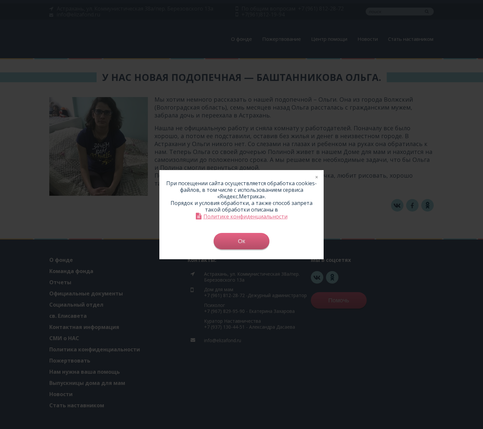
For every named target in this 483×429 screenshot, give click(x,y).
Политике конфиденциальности (245, 216)
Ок (241, 241)
